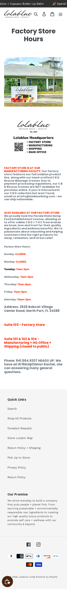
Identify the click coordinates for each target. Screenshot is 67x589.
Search (12, 408)
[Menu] (60, 14)
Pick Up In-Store (18, 457)
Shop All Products (19, 418)
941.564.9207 (26, 360)
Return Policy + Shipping (24, 448)
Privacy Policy (16, 467)
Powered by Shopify (47, 577)
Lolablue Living (27, 577)
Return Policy (16, 477)
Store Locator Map (20, 438)
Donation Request (19, 428)
